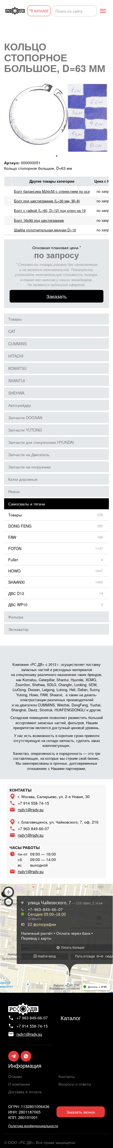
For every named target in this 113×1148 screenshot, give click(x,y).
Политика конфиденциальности (33, 1125)
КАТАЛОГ (41, 10)
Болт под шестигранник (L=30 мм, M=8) (47, 200)
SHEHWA (16, 393)
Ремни (14, 491)
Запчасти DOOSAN (25, 417)
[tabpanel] (56, 117)
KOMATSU (17, 368)
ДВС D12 (16, 593)
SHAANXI (16, 582)
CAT (12, 331)
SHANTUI (16, 380)
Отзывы (15, 1076)
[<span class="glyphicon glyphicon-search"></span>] (92, 10)
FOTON (14, 548)
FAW (12, 537)
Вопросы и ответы (74, 1084)
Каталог (71, 1018)
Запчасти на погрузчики (29, 467)
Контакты (66, 1076)
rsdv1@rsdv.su (31, 809)
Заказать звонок (80, 1112)
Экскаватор (18, 629)
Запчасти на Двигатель (28, 454)
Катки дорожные (23, 479)
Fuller (13, 559)
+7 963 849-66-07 (33, 828)
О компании (19, 1084)
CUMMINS (17, 343)
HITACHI (15, 356)
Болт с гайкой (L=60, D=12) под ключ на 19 (50, 210)
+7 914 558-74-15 (33, 803)
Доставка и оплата (24, 1091)
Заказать (56, 296)
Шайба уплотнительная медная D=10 (45, 229)
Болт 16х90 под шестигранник (39, 220)
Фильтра (15, 617)
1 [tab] (56, 156)
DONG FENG (20, 526)
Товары (15, 319)
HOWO (14, 571)
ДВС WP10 (17, 604)
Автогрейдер (19, 405)
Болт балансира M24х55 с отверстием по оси (52, 191)
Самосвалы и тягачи (26, 504)
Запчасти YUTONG (25, 430)
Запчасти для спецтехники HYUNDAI (41, 442)
